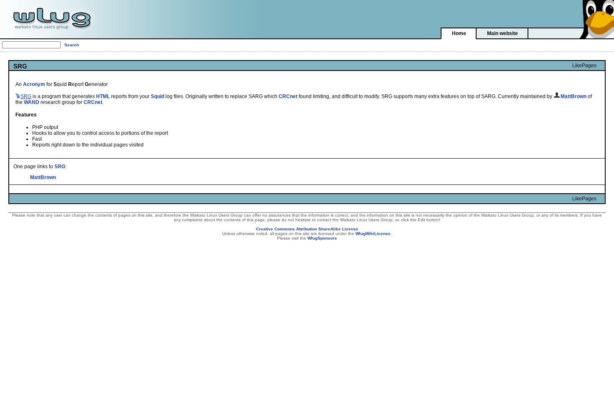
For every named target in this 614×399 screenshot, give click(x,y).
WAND (31, 102)
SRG (59, 166)
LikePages (584, 65)
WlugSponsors (322, 238)
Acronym (34, 84)
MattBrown (43, 177)
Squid (157, 96)
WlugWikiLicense (373, 233)
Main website (502, 33)
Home (459, 33)
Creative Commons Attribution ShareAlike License (307, 229)
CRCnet (288, 96)
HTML (103, 96)
